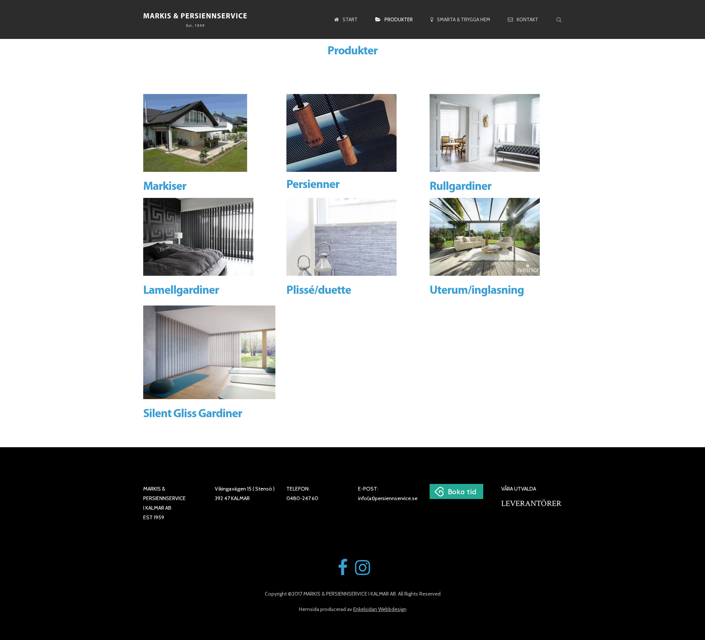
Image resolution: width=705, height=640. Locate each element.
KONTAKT (527, 19)
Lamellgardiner (181, 291)
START (350, 19)
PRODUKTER (398, 19)
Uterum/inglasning (477, 291)
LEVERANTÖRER (531, 503)
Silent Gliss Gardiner (192, 414)
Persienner (312, 185)
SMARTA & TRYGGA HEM (463, 19)
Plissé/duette (318, 291)
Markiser (164, 187)
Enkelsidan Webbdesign (379, 609)
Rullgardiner (460, 187)
